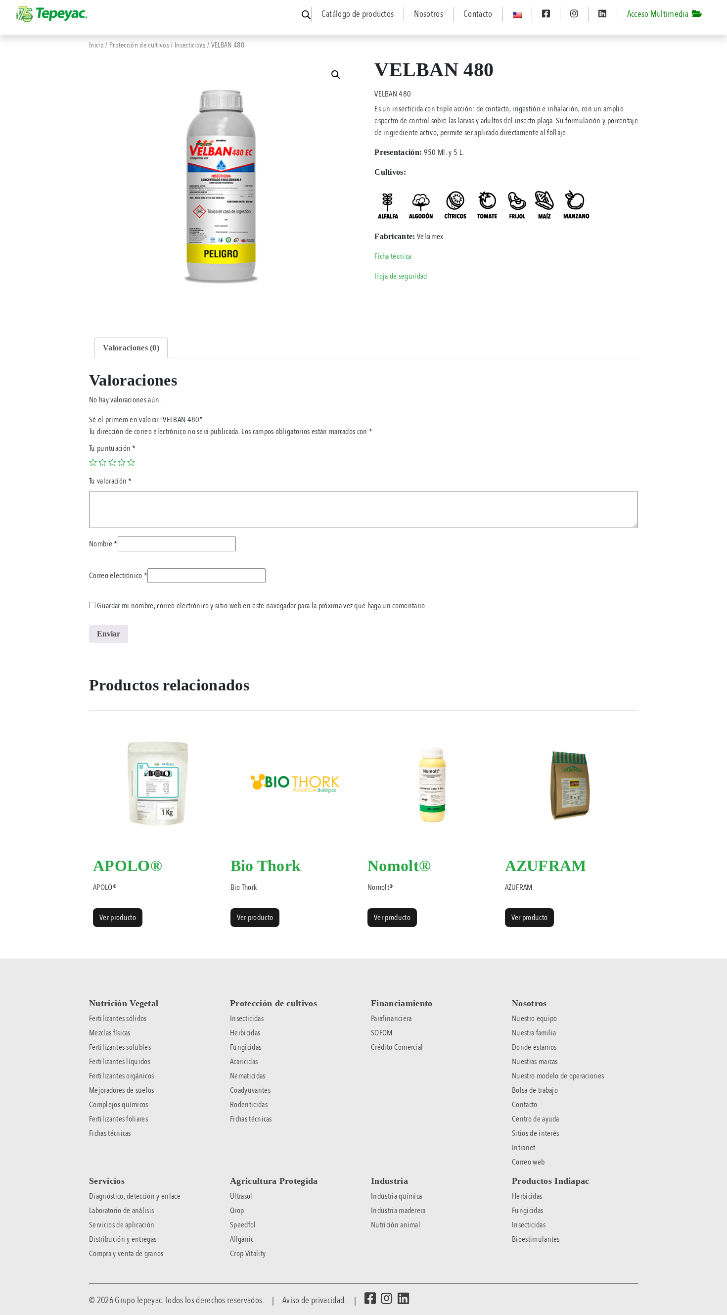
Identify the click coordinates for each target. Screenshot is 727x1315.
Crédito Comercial (397, 1047)
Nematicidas (248, 1076)
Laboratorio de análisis (121, 1210)
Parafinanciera (391, 1018)
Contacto (478, 14)
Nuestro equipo (534, 1018)
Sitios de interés (535, 1133)
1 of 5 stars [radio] (93, 462)
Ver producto (117, 917)
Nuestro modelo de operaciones (558, 1076)
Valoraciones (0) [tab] (131, 347)
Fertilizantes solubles (120, 1047)
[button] (336, 75)
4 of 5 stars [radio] (122, 462)
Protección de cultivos (139, 45)
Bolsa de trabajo (535, 1090)
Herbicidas (245, 1032)
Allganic (242, 1239)
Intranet (524, 1147)
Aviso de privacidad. (314, 1300)
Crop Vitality (248, 1253)
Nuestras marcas (535, 1061)
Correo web (528, 1162)
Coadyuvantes (250, 1090)
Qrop (237, 1210)
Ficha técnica (392, 256)
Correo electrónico (118, 575)
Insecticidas (190, 45)
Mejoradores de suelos (121, 1090)
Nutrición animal (395, 1224)
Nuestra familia (534, 1032)
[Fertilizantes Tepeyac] (52, 14)
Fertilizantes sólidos (118, 1018)
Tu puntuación (112, 448)
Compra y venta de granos (126, 1253)
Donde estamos (534, 1047)
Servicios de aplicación (121, 1224)
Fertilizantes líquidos (119, 1061)
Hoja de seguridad (400, 276)
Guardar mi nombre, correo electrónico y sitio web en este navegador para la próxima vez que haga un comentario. (262, 605)
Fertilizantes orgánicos (121, 1076)
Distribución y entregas (122, 1239)
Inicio (96, 45)
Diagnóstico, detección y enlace (135, 1196)
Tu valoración (110, 481)
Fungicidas (245, 1047)
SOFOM (382, 1032)
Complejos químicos (118, 1104)
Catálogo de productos (357, 14)
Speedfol (243, 1224)
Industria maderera (398, 1210)
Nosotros (428, 14)
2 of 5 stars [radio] (102, 462)
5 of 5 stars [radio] (131, 462)
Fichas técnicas (110, 1133)
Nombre (103, 543)
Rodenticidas (249, 1104)
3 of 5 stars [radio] (112, 462)
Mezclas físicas (110, 1032)
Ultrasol (241, 1196)
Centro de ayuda (535, 1119)
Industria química (396, 1196)
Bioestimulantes (536, 1239)
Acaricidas (244, 1061)
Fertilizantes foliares (118, 1119)
